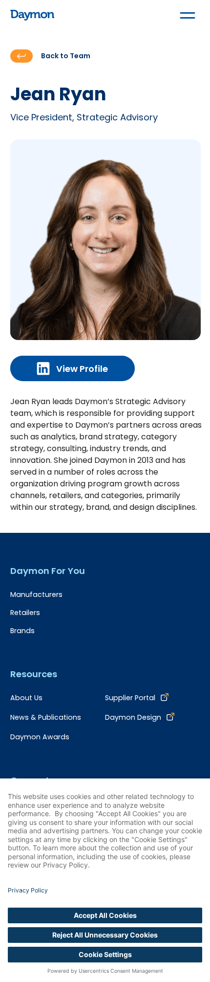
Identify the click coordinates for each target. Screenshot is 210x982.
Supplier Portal (130, 698)
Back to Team (65, 56)
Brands (22, 631)
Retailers (25, 612)
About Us (26, 698)
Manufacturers (36, 594)
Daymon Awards (39, 737)
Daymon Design (133, 717)
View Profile (82, 369)
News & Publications (45, 717)
